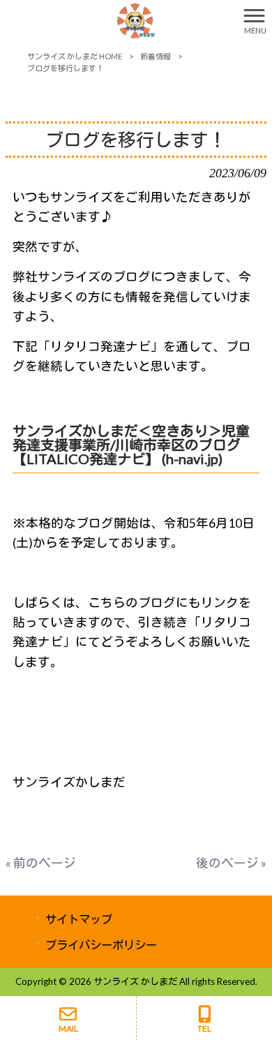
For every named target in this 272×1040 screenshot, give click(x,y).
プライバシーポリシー (101, 944)
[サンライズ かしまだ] (118, 19)
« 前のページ (41, 863)
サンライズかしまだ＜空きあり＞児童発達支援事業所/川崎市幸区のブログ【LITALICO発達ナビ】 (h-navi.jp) (131, 444)
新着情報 (155, 56)
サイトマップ (78, 919)
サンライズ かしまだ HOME (74, 56)
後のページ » (231, 863)
